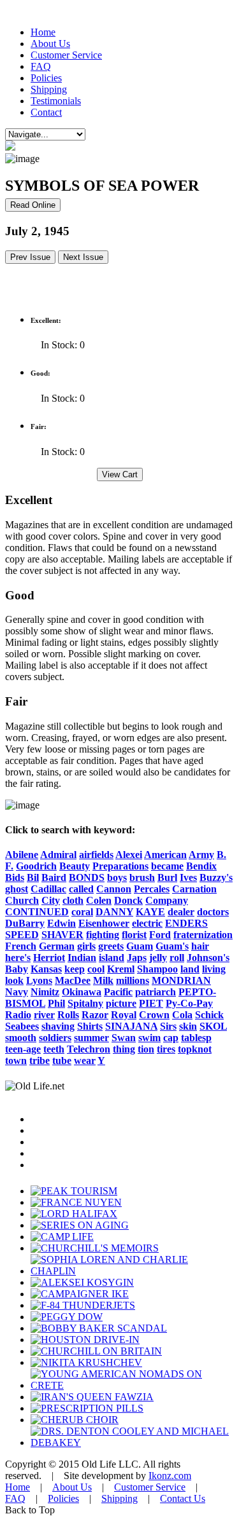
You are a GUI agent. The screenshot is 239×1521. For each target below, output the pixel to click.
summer (91, 1037)
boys (117, 877)
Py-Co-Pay (189, 1003)
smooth (20, 1037)
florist (134, 934)
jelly (158, 957)
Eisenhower (103, 923)
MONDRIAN (181, 980)
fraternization (203, 934)
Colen (99, 900)
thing (124, 1049)
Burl (167, 877)
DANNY (114, 911)
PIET (151, 1003)
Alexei (128, 854)
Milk (103, 980)
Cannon (113, 888)
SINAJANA (131, 1026)
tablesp (196, 1037)
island (111, 957)
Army (201, 854)
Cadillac (48, 888)
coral (82, 911)
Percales (152, 888)
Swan (124, 1037)
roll (177, 957)
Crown (154, 1014)
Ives (188, 877)
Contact (46, 112)
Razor (95, 1014)
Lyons (39, 980)
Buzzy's (216, 877)
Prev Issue (30, 257)
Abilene (21, 854)
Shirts (90, 1026)
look (14, 980)
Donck (128, 900)
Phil (56, 1003)
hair (200, 946)
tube (61, 1060)
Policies (46, 77)
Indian (82, 957)
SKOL (213, 1026)
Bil (33, 877)
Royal (123, 1014)
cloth (72, 900)
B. (221, 854)
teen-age (23, 1049)
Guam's (172, 946)
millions (132, 980)
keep (74, 969)
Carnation (194, 888)
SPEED (22, 934)
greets (111, 946)
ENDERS (186, 923)
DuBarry (25, 923)
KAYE (150, 911)
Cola (182, 1014)
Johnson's (208, 957)
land (189, 969)
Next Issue (83, 257)
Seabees (22, 1026)
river (44, 1014)
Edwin (61, 923)
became (167, 866)
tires (166, 1049)
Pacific (118, 991)
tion (146, 1049)
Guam (139, 946)
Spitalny (85, 1003)
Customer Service (66, 55)
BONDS (87, 877)
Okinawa (81, 991)
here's (18, 957)
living (214, 969)
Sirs (168, 1026)
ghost (16, 888)
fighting (102, 934)
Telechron (88, 1049)
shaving (58, 1026)
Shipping (49, 89)
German (57, 946)
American (165, 854)
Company (166, 900)
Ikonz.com (169, 1475)
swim (149, 1037)
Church (22, 900)
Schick (209, 1014)
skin (188, 1026)
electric (147, 923)
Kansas (46, 969)
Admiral (58, 854)
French (20, 946)
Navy (16, 991)
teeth (53, 1049)
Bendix (201, 866)
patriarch (155, 991)
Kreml (120, 969)
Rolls (68, 1014)
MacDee (73, 980)
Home (43, 32)
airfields (96, 854)
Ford (160, 934)
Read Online (32, 205)
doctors (213, 911)
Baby (16, 969)
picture (121, 1003)
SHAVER (62, 934)
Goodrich (36, 866)
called (81, 888)
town (16, 1060)
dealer (181, 911)
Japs (137, 957)
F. (9, 866)
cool (96, 969)
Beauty (74, 866)
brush (142, 877)
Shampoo (157, 969)
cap (170, 1037)
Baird (53, 877)
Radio (18, 1014)
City (50, 900)
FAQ (41, 66)
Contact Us (182, 1498)
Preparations (120, 866)
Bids (14, 877)
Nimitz (45, 991)
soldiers (55, 1037)
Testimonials (56, 100)
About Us (50, 43)
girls (86, 946)
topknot (195, 1049)
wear (85, 1060)
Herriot (49, 957)
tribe (39, 1060)
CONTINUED (37, 911)
